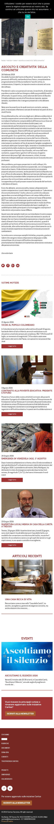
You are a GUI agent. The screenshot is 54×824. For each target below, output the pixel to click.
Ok (27, 16)
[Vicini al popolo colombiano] (27, 304)
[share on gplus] (13, 265)
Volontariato (6, 779)
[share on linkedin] (17, 265)
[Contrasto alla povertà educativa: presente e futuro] (27, 369)
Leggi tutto (12, 346)
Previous (5, 574)
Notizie (4, 739)
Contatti (4, 757)
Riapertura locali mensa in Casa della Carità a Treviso (26, 525)
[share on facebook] (8, 265)
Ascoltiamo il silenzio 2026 (21, 675)
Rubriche (5, 744)
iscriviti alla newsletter (20, 713)
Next (49, 574)
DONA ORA (5, 752)
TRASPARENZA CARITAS (9, 761)
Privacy (4, 821)
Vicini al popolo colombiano (17, 325)
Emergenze (5, 775)
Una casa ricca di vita (18, 599)
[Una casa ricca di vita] (27, 577)
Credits (10, 821)
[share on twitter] (3, 265)
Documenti (5, 748)
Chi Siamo (5, 735)
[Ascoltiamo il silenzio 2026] (27, 656)
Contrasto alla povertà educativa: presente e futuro (26, 392)
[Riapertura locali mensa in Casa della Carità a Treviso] (27, 503)
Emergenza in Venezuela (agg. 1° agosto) (23, 459)
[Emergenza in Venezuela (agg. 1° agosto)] (27, 437)
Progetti (4, 770)
